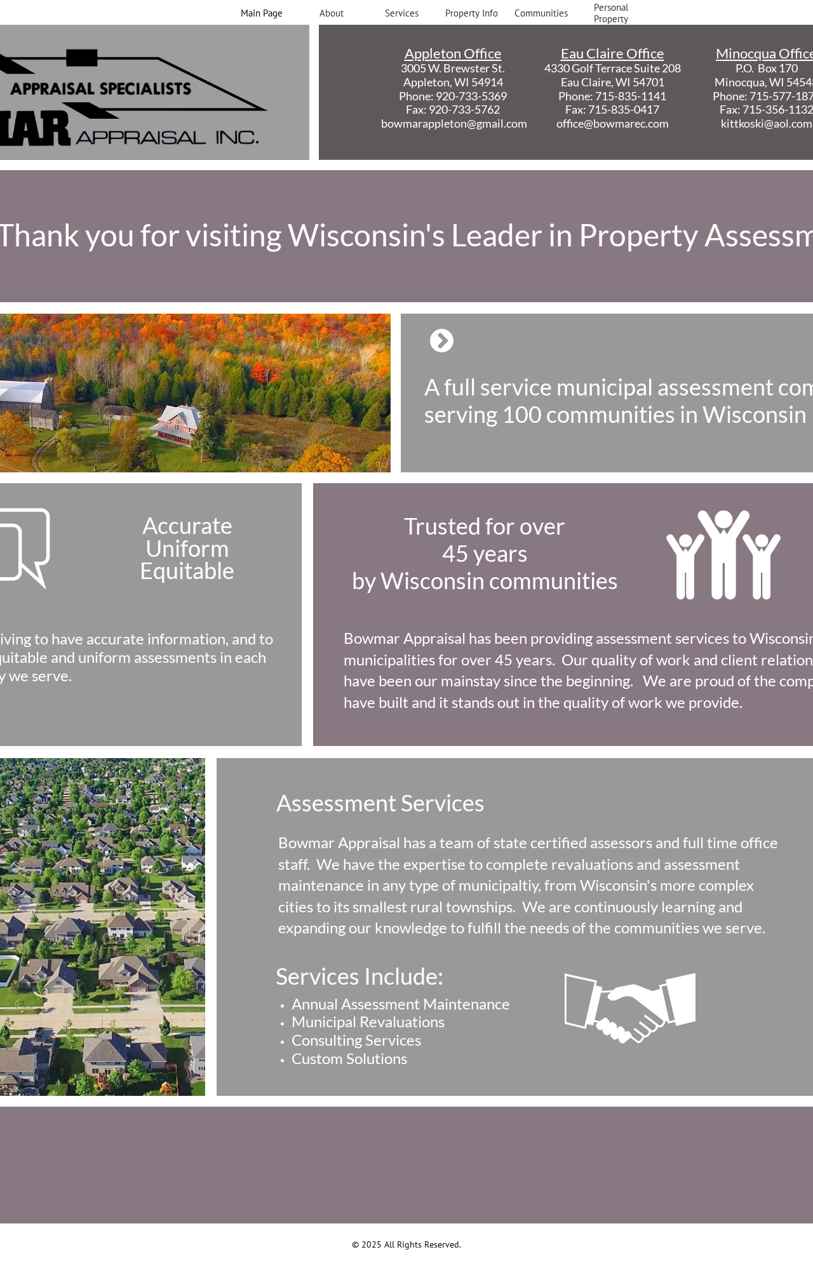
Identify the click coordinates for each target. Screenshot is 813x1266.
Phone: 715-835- (599, 96)
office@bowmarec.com (612, 123)
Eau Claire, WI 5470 (609, 82)
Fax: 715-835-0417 (612, 109)
